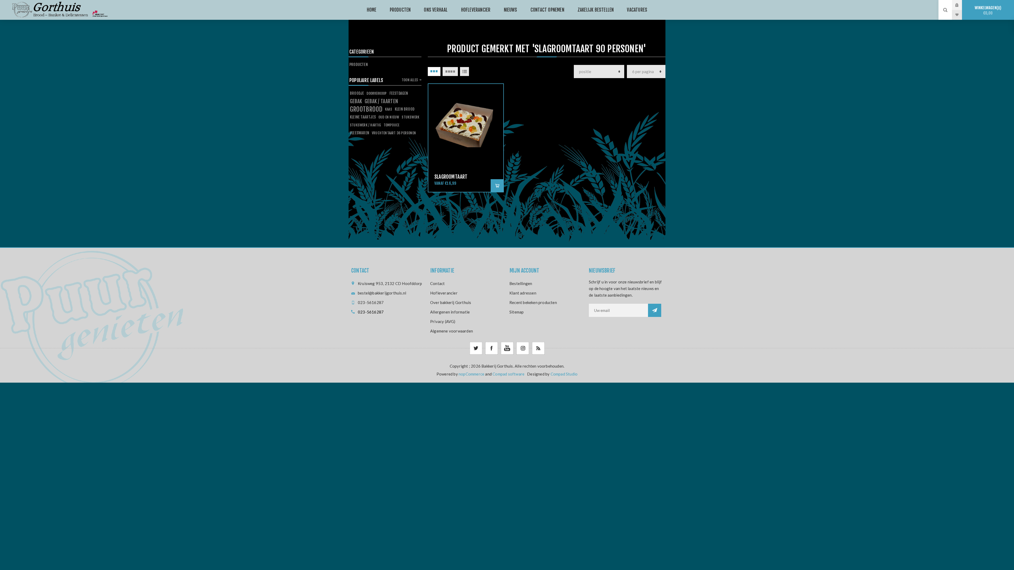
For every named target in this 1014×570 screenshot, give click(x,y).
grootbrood (366, 109)
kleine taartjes (363, 117)
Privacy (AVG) (443, 321)
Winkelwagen (987, 10)
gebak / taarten (381, 101)
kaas (388, 109)
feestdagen (398, 93)
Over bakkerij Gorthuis (450, 302)
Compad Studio (564, 374)
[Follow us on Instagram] (523, 348)
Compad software (508, 374)
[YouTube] (507, 348)
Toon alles (410, 80)
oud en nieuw (388, 117)
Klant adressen (522, 293)
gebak (356, 101)
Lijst (464, 71)
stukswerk (410, 117)
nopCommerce (471, 374)
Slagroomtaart (451, 177)
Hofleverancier (444, 293)
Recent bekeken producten (533, 302)
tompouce (392, 125)
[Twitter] (476, 348)
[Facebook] (491, 348)
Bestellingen (520, 283)
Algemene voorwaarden (451, 331)
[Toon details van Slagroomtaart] (465, 121)
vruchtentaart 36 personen (394, 133)
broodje (357, 93)
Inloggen (961, 5)
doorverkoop (377, 93)
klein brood (404, 109)
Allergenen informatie (450, 312)
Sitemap (516, 312)
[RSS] (538, 348)
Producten (358, 64)
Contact (437, 283)
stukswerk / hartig (365, 125)
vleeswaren (359, 132)
